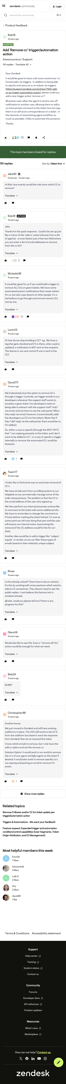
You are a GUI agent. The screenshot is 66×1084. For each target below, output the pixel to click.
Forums (33, 992)
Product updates (33, 1010)
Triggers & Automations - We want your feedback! (29, 822)
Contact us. (44, 1052)
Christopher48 (17, 713)
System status (32, 968)
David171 (13, 382)
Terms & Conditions (17, 933)
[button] (4, 7)
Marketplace (32, 1034)
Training (31, 961)
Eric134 (16, 856)
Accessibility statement (46, 933)
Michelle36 (14, 273)
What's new (31, 1028)
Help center (31, 955)
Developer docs (31, 998)
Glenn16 (13, 632)
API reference (31, 1004)
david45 (16, 895)
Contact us (33, 974)
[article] (33, 189)
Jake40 (12, 174)
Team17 (12, 472)
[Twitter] (21, 1058)
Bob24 (12, 674)
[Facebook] (27, 1058)
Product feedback (16, 25)
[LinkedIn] (33, 1058)
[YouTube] (39, 1058)
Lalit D (15, 876)
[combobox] (33, 15)
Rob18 (11, 35)
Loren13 (12, 330)
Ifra (14, 886)
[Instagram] (45, 1058)
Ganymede (18, 866)
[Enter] (5, 15)
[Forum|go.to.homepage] (22, 6)
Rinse (11, 571)
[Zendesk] (33, 1075)
